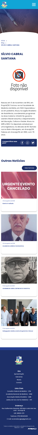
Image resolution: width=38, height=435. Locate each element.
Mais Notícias (29, 168)
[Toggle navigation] (34, 4)
